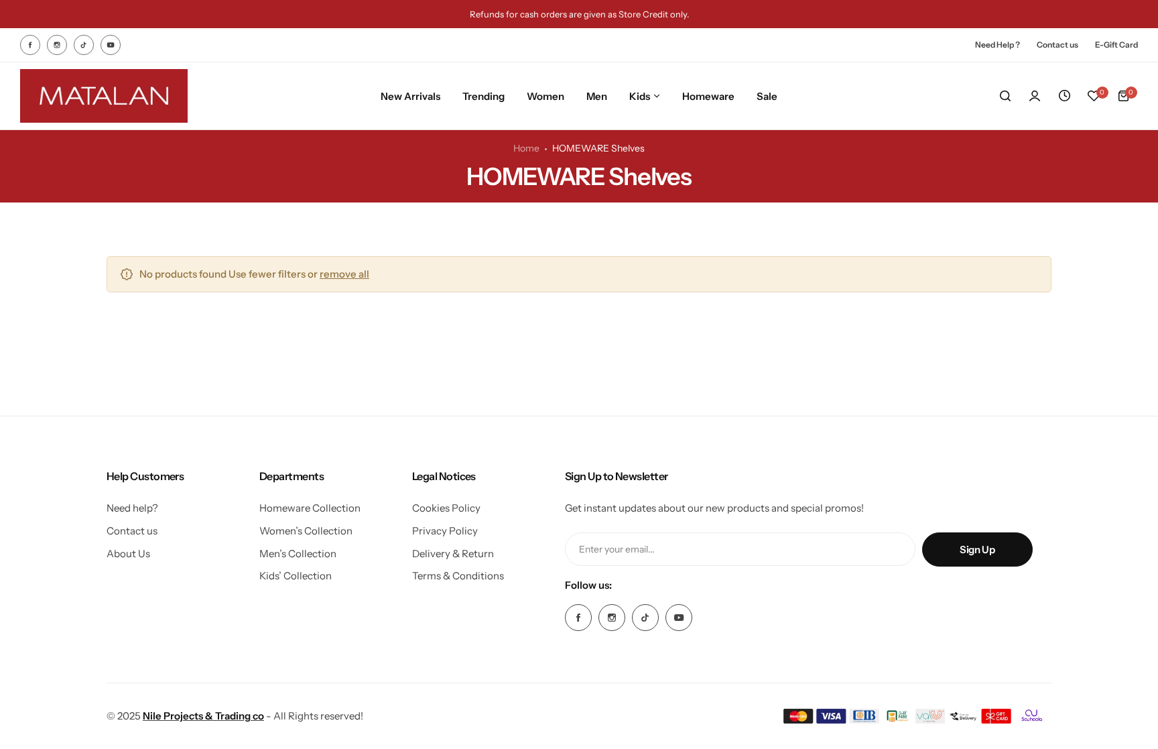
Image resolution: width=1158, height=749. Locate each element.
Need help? (132, 508)
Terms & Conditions (458, 575)
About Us (128, 553)
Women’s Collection (305, 530)
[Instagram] (57, 45)
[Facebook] (30, 45)
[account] (1034, 96)
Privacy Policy (445, 530)
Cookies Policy (446, 508)
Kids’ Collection (295, 575)
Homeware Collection (310, 508)
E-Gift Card (1116, 45)
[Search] (1005, 96)
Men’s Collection (297, 553)
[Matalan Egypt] (104, 96)
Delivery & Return (453, 553)
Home (526, 148)
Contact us (1057, 45)
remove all (344, 274)
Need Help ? (997, 45)
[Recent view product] (1064, 96)
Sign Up (977, 549)
